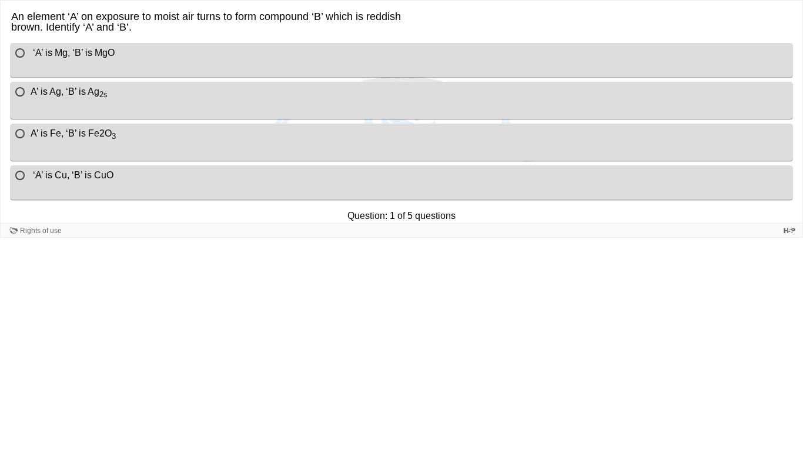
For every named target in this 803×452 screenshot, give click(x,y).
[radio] (401, 60)
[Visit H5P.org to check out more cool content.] (789, 230)
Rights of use (41, 231)
